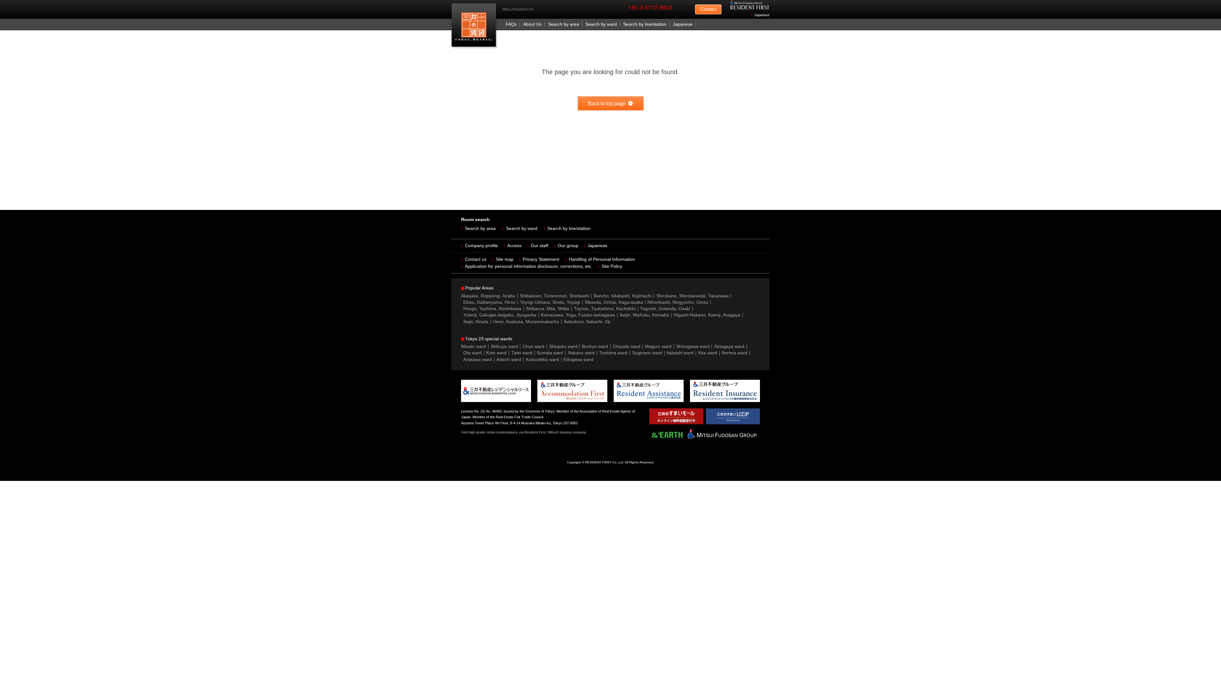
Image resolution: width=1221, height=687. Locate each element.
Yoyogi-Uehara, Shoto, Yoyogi (550, 302)
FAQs (511, 24)
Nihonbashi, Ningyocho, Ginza (677, 302)
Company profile (481, 245)
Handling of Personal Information (602, 259)
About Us (532, 24)
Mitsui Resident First (475, 26)
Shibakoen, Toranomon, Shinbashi (554, 296)
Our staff (539, 245)
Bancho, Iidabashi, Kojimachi (623, 296)
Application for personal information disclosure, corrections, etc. (528, 266)
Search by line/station (644, 24)
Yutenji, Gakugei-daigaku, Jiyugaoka (499, 315)
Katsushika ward (542, 359)
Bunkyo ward (595, 346)
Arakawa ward (477, 359)
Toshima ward (613, 352)
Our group (568, 245)
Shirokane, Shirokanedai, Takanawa (692, 296)
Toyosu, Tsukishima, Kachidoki (605, 308)
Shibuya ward (504, 346)
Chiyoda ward (626, 346)
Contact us (475, 259)
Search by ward (601, 24)
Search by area (563, 24)
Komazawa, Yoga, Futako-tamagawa (578, 315)
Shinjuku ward (563, 346)
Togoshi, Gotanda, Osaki (665, 308)
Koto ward (496, 352)
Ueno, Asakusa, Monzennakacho (526, 321)
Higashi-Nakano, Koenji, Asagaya (706, 315)
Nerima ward (734, 352)
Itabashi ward (679, 352)
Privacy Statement (541, 259)
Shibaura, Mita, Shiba (547, 308)
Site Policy (612, 266)
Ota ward (472, 352)
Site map (505, 259)
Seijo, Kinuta (475, 321)
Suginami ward (647, 352)
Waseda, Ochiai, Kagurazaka (614, 302)
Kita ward (707, 352)
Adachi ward (508, 359)
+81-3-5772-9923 (650, 7)
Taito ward (521, 352)
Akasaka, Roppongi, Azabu (488, 296)
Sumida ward (550, 352)
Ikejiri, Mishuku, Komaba (644, 315)
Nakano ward (581, 352)
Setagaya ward (729, 346)
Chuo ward (533, 346)
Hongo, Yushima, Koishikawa (492, 308)
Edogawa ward (578, 359)
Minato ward (473, 346)
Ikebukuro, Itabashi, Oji (587, 321)
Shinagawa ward (693, 346)
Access (514, 245)
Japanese (761, 15)
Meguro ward (658, 346)
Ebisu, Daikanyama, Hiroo (489, 302)
